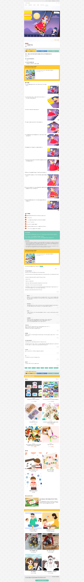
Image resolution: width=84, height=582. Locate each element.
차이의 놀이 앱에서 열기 (42, 580)
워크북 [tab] (34, 4)
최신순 (58, 268)
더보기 (57, 378)
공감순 (56, 268)
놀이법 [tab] (47, 4)
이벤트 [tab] (38, 4)
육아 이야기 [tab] (42, 4)
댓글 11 (26, 46)
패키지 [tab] (26, 4)
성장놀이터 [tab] (30, 4)
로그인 (41, 266)
